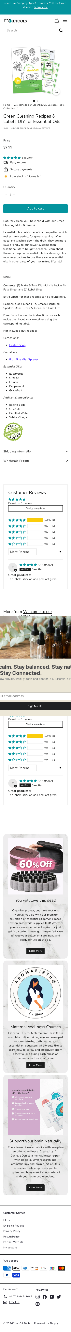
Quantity (9, 187)
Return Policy (11, 1236)
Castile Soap (17, 345)
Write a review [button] (35, 508)
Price (6, 140)
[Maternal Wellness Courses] (35, 993)
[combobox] (35, 30)
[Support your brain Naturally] (35, 1107)
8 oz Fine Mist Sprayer (23, 359)
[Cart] (56, 20)
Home (6, 104)
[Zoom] (56, 91)
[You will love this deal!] (35, 866)
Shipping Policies (13, 1226)
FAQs (6, 1220)
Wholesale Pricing (16, 461)
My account (10, 1247)
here (62, 297)
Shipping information (18, 451)
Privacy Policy (11, 1231)
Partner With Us (13, 1242)
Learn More (41, 7)
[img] (29, 565)
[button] (12, 158)
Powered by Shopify (46, 1323)
